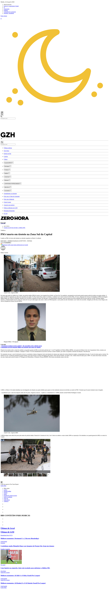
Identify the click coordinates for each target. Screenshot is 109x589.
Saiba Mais (3, 485)
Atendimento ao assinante (10, 193)
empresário (6, 9)
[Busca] (2, 114)
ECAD (5, 213)
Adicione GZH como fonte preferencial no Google (15, 245)
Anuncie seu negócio (9, 205)
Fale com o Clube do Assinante (12, 196)
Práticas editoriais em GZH (10, 208)
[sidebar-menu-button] (2, 112)
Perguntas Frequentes (9, 210)
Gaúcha (6, 156)
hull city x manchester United (11, 6)
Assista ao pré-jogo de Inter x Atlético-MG (14, 227)
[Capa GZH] (54, 122)
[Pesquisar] (2, 142)
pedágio (6, 10)
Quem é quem (7, 202)
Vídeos (5, 159)
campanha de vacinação (10, 11)
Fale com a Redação (9, 199)
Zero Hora (6, 150)
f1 (4, 7)
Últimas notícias (8, 148)
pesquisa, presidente (9, 13)
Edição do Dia (7, 153)
